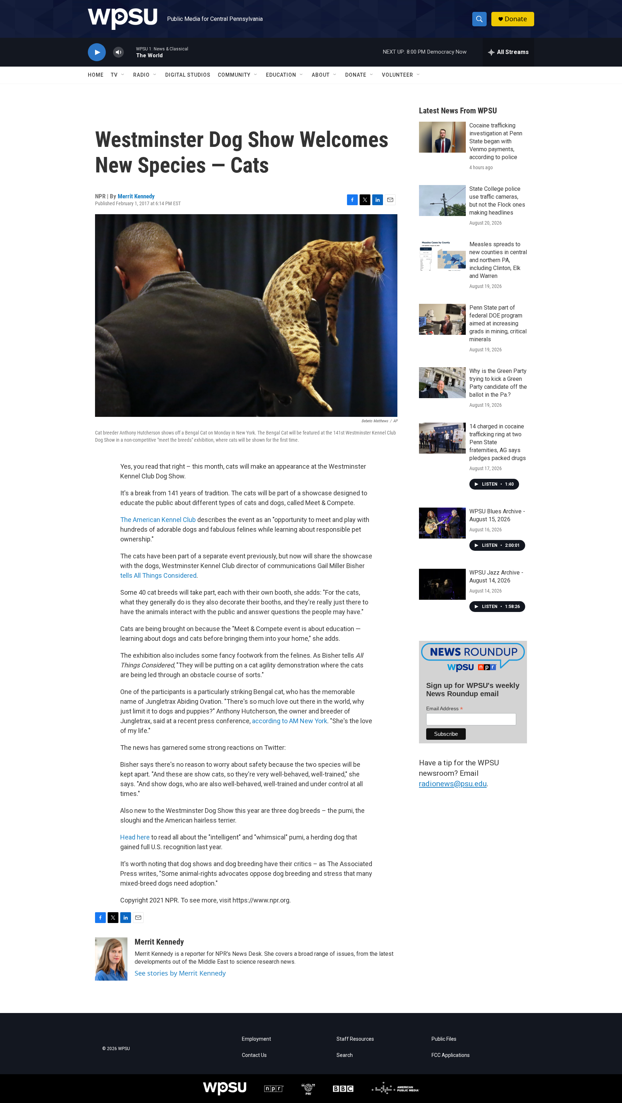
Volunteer (397, 75)
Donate (516, 19)
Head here (135, 837)
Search (345, 1055)
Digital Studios (188, 75)
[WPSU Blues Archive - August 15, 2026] (442, 523)
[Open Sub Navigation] (123, 75)
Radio (141, 75)
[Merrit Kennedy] (111, 959)
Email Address (444, 708)
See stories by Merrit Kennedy (180, 973)
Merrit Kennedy (136, 196)
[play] (97, 52)
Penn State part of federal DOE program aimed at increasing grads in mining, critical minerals (498, 323)
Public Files (444, 1039)
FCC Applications (451, 1055)
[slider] (130, 52)
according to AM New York (289, 721)
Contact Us (254, 1055)
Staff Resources (355, 1039)
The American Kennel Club (158, 519)
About (321, 75)
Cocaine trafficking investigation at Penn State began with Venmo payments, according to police (495, 141)
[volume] (118, 52)
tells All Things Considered (158, 575)
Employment (256, 1039)
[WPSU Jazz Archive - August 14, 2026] (442, 584)
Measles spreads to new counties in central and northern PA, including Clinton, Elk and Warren (498, 260)
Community (234, 75)
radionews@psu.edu (453, 783)
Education (281, 75)
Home (96, 75)
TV (114, 75)
